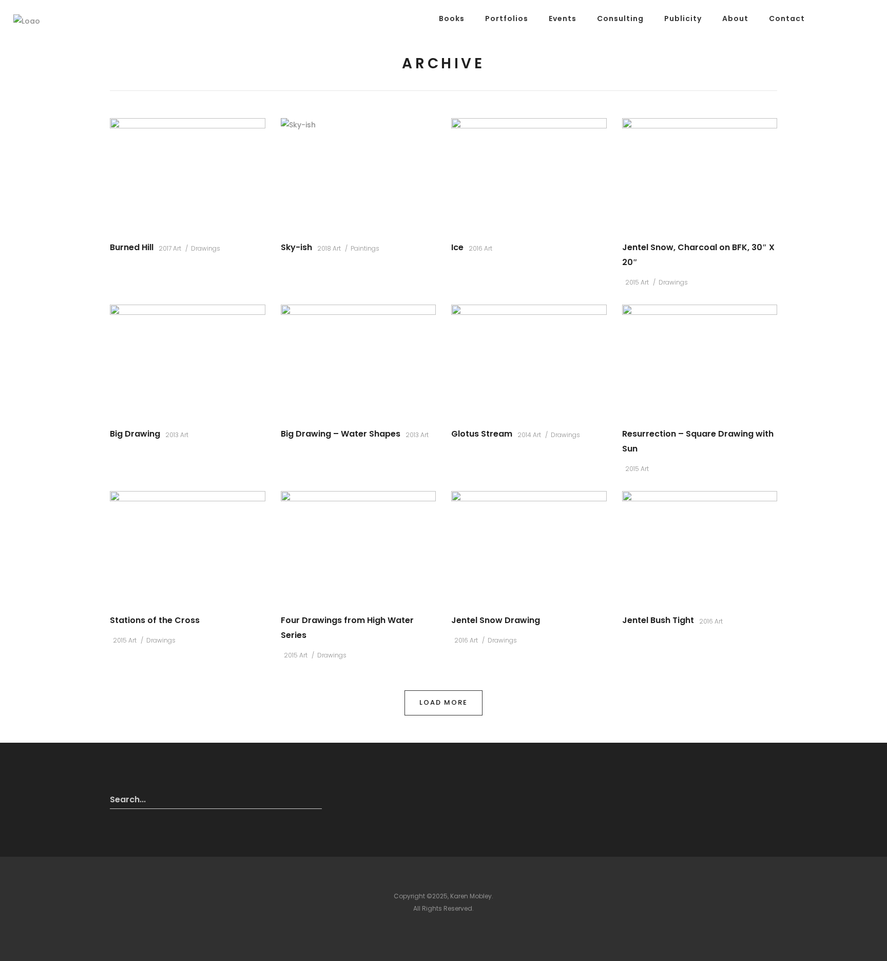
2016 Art (480, 248)
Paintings (365, 248)
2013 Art (176, 434)
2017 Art (170, 248)
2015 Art (637, 282)
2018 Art (329, 248)
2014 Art (529, 434)
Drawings (205, 248)
